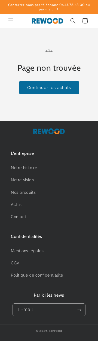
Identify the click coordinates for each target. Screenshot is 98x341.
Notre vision (22, 180)
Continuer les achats (49, 87)
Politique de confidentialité (37, 275)
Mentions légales (27, 251)
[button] (11, 21)
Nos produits (23, 192)
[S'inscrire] (79, 309)
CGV (15, 263)
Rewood (55, 331)
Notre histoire (24, 168)
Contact (18, 217)
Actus (16, 204)
